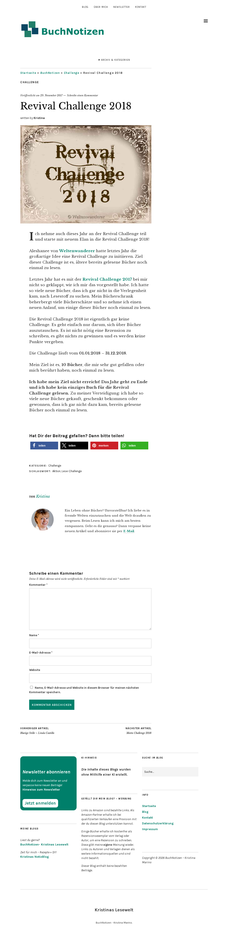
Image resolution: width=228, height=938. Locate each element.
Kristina (39, 118)
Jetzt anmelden (40, 803)
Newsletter (121, 7)
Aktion (56, 471)
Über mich (101, 7)
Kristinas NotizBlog (34, 857)
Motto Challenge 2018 (138, 731)
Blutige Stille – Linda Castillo (37, 731)
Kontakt (140, 7)
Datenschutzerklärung (158, 823)
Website (34, 670)
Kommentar (38, 584)
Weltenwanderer (77, 251)
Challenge (71, 72)
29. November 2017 (51, 95)
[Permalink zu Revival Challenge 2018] (85, 222)
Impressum (150, 829)
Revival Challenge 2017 (107, 279)
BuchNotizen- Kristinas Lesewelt (44, 844)
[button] (44, 445)
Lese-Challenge (72, 471)
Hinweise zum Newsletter (41, 789)
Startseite (28, 72)
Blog (85, 7)
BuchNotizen (50, 72)
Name (34, 635)
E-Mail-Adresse (40, 652)
